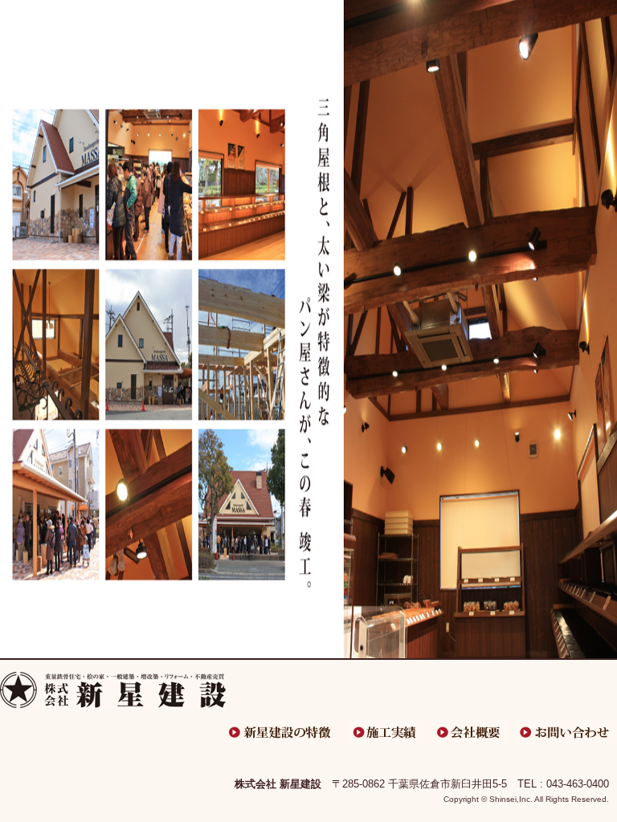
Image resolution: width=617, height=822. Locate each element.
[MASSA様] (308, 359)
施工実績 (386, 732)
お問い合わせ (567, 732)
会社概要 (470, 732)
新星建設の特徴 (281, 732)
